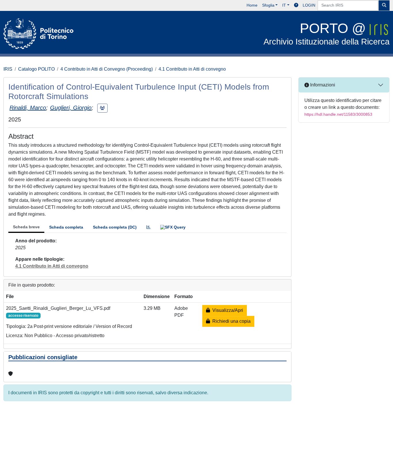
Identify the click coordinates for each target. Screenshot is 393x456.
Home (252, 5)
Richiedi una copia (230, 321)
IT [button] (284, 5)
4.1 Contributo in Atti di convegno (192, 69)
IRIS (7, 69)
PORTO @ (327, 33)
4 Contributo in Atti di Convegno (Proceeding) (106, 69)
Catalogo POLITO (36, 69)
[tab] (148, 227)
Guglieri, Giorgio (70, 108)
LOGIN (309, 5)
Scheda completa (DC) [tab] (115, 227)
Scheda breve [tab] (26, 227)
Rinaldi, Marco (27, 108)
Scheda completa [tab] (66, 227)
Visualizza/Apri (226, 310)
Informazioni (322, 84)
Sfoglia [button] (268, 5)
